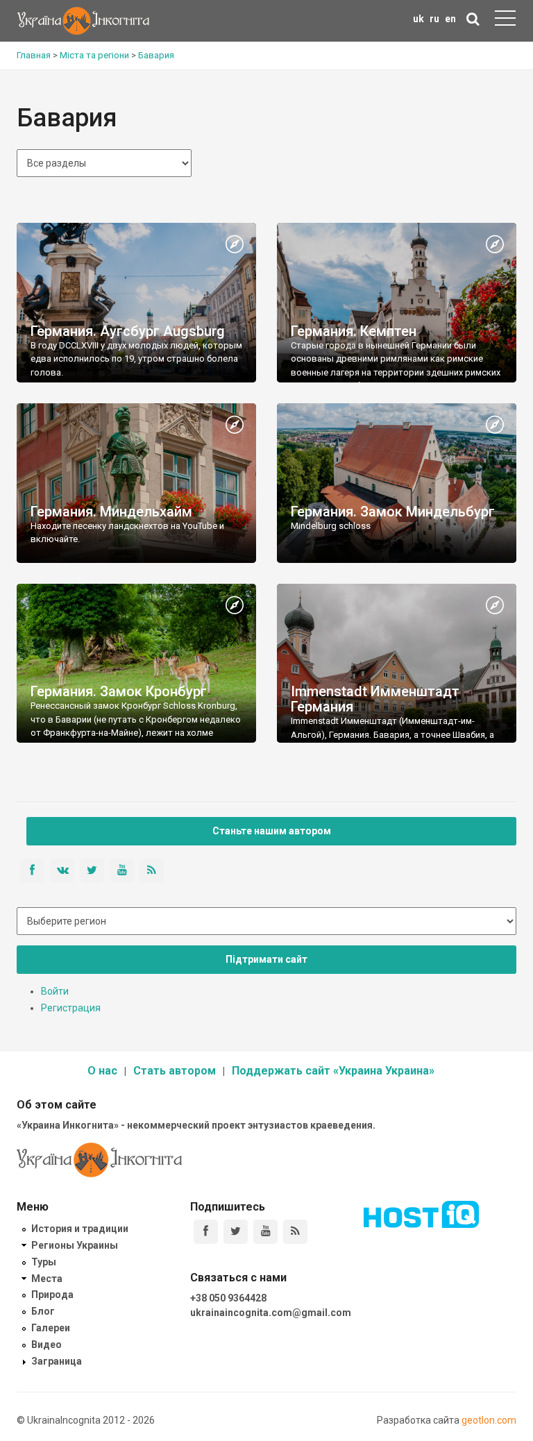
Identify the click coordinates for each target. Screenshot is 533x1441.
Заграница (56, 1361)
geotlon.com (489, 1420)
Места (46, 1278)
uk (418, 18)
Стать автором (174, 1070)
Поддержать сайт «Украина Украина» (333, 1070)
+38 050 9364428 (228, 1298)
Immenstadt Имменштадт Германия (375, 699)
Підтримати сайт (266, 959)
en (450, 18)
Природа (52, 1294)
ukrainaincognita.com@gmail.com (270, 1312)
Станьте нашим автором (271, 830)
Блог (43, 1311)
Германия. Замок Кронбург (119, 691)
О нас (102, 1070)
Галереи (50, 1327)
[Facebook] (206, 1232)
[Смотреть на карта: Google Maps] (235, 245)
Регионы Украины (74, 1245)
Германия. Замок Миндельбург (393, 511)
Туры (43, 1261)
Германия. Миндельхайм (111, 511)
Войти (55, 991)
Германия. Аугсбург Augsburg (128, 331)
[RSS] (295, 1232)
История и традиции (79, 1228)
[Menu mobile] (505, 20)
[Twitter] (235, 1232)
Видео (46, 1344)
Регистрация (71, 1007)
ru (434, 18)
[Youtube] (265, 1232)
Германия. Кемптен (353, 331)
